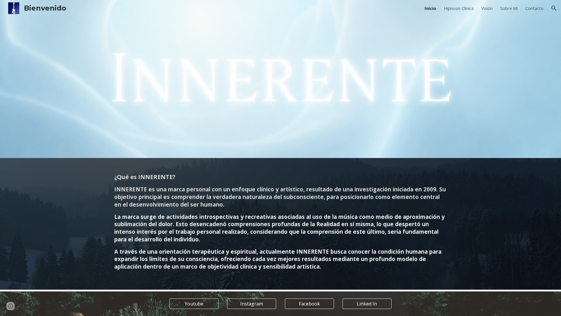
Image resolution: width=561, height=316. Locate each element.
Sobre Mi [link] (509, 8)
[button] (554, 8)
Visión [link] (487, 8)
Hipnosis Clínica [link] (459, 8)
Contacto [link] (534, 8)
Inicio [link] (430, 8)
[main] (280, 224)
